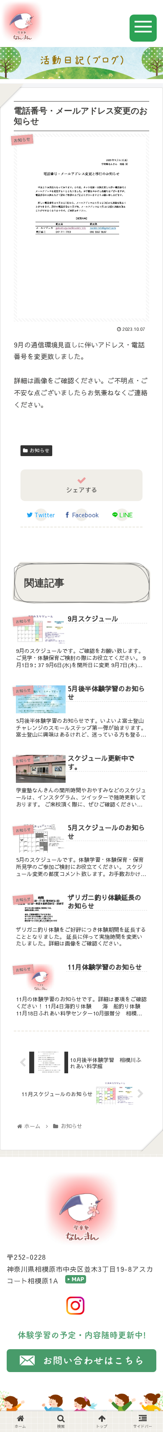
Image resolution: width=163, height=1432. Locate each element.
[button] (146, 996)
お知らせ (40, 450)
